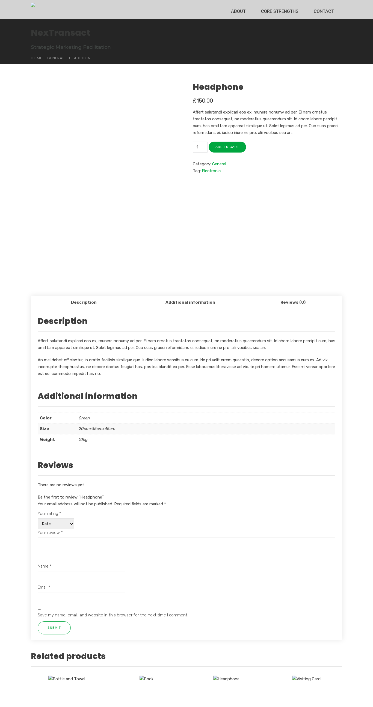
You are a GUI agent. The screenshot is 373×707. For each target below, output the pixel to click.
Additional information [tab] (190, 302)
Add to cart (227, 147)
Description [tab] (84, 302)
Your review (50, 532)
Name (45, 566)
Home (36, 58)
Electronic (211, 170)
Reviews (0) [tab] (293, 302)
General (55, 58)
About (238, 11)
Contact (324, 11)
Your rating (49, 513)
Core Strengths (279, 11)
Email (44, 587)
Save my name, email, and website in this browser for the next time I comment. (113, 615)
